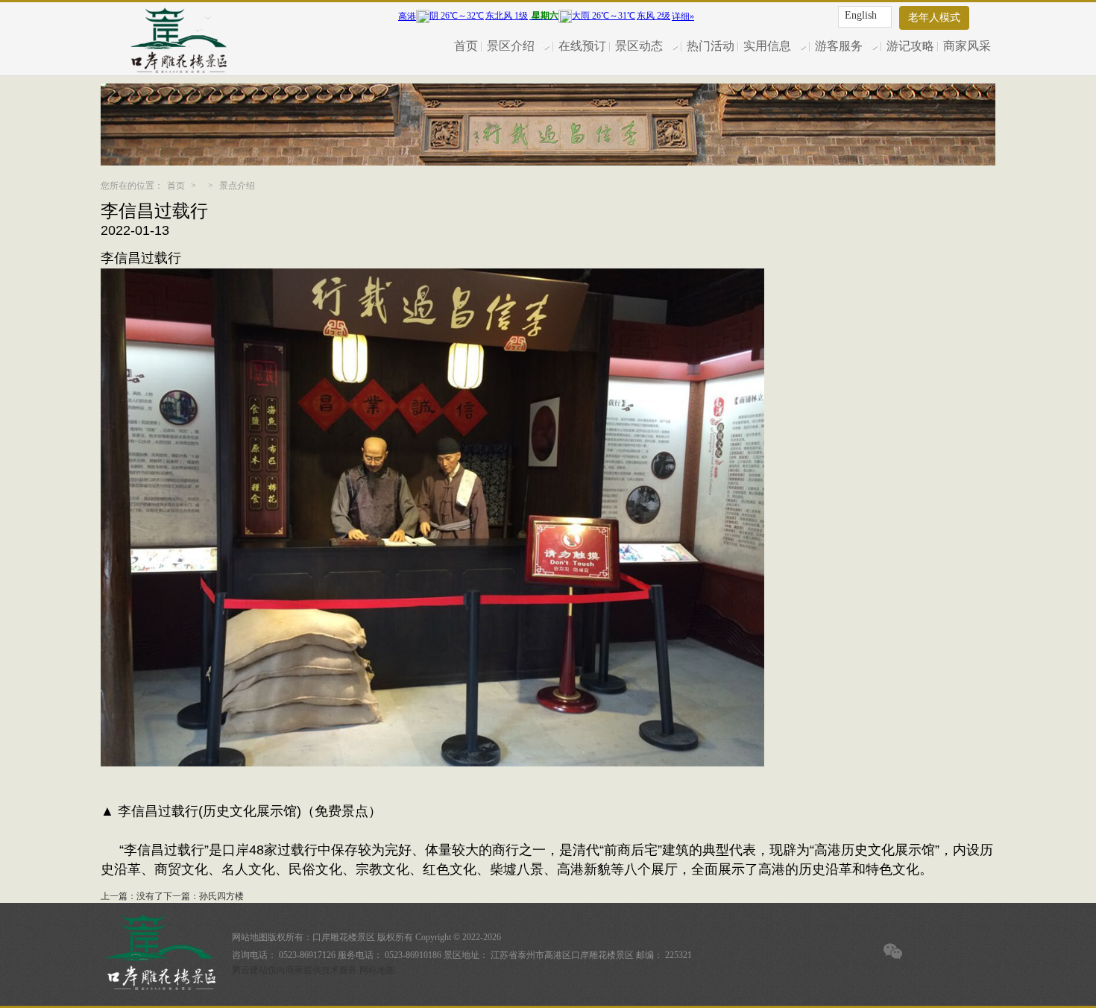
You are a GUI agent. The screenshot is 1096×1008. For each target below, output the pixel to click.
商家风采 (967, 46)
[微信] (893, 951)
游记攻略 (910, 46)
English (861, 15)
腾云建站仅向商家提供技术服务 (294, 970)
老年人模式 (934, 17)
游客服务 (839, 46)
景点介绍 (237, 185)
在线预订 (582, 46)
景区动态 (639, 46)
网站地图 (250, 937)
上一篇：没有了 (132, 896)
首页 (466, 46)
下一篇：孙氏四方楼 (203, 896)
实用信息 (767, 46)
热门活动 (710, 46)
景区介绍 (511, 46)
